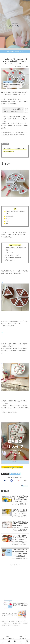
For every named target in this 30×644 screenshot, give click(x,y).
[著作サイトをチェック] (4, 480)
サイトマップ (22, 636)
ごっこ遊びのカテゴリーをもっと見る (12, 467)
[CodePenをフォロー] (25, 480)
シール (18, 473)
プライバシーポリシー (8, 638)
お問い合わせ (22, 638)
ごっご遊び (5, 473)
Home (7, 636)
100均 (12, 473)
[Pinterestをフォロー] (18, 480)
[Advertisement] (15, 582)
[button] (26, 370)
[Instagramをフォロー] (11, 480)
